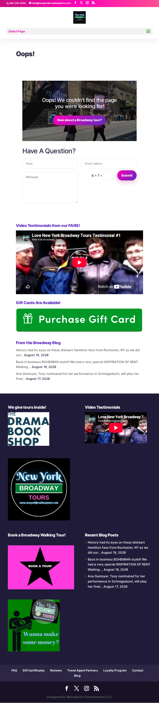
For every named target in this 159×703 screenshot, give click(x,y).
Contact (137, 670)
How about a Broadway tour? (79, 120)
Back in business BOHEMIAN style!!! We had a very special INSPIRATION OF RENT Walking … (119, 564)
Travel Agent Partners (82, 670)
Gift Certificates (34, 670)
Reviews (56, 670)
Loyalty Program (115, 670)
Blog (77, 675)
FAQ (14, 670)
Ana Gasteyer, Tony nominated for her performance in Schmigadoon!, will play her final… (117, 581)
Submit (127, 175)
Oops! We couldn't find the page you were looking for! (79, 103)
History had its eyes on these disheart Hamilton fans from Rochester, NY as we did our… (118, 547)
